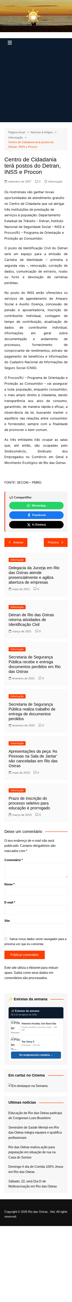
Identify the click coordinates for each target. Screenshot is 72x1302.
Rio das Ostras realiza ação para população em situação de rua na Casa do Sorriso (32, 1152)
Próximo (53, 542)
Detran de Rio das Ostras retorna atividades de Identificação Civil (31, 620)
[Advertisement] (36, 86)
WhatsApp (39, 505)
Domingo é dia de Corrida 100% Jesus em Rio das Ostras (35, 1169)
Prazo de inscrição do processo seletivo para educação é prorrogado (29, 803)
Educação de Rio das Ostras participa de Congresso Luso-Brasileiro (35, 1115)
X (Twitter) (39, 524)
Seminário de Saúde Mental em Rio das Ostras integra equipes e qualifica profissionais (35, 1132)
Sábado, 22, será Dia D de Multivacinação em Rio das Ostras (32, 1184)
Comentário (13, 860)
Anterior (18, 542)
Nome (9, 884)
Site (7, 920)
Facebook (39, 515)
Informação (55, 181)
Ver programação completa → (36, 1055)
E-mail (9, 902)
